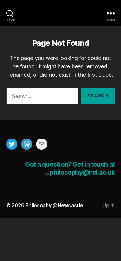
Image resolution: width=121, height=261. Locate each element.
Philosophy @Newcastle (60, 13)
